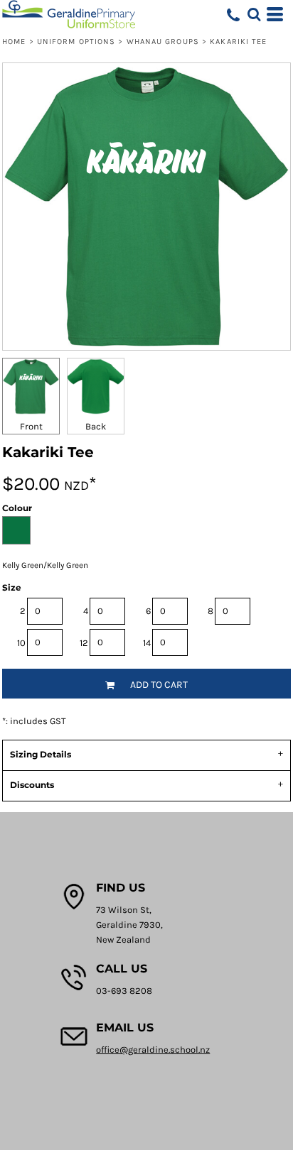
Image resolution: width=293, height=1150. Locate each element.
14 (147, 642)
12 (84, 642)
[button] (254, 14)
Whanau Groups (163, 41)
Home (14, 41)
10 (21, 642)
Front (31, 426)
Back (95, 426)
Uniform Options (76, 41)
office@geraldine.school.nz (153, 1049)
